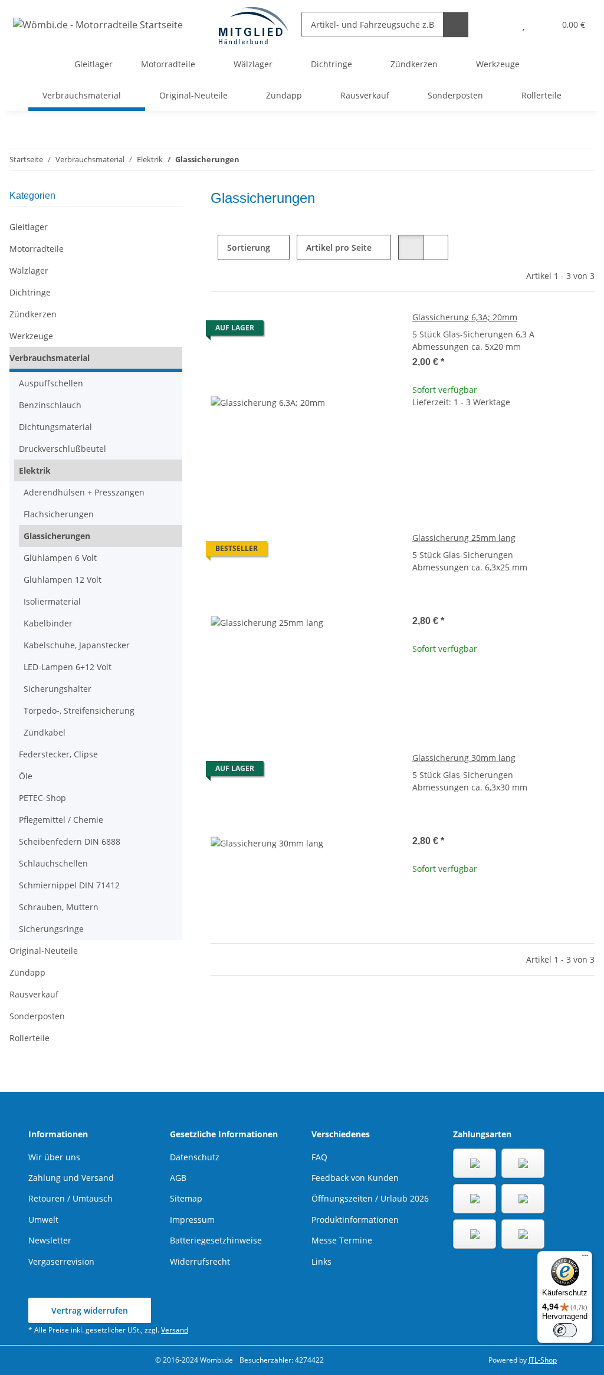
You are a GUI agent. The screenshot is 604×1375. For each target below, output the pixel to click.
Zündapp (27, 972)
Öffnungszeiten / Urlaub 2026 (370, 1198)
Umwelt (43, 1219)
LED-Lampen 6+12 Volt (67, 666)
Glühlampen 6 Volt (60, 557)
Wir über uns (54, 1157)
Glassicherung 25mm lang (464, 537)
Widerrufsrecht (200, 1261)
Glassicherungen (57, 536)
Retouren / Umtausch (70, 1198)
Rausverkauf (33, 994)
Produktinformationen (355, 1219)
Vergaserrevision (61, 1261)
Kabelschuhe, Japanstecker (77, 645)
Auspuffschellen (51, 383)
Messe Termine (341, 1240)
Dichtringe (30, 292)
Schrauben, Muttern (59, 907)
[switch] (565, 1330)
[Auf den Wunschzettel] (373, 331)
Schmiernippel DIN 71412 (69, 885)
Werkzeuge (31, 336)
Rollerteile (29, 1037)
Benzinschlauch (50, 405)
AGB (178, 1177)
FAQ (319, 1157)
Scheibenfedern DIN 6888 (69, 841)
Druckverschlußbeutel (62, 448)
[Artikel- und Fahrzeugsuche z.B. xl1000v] (455, 24)
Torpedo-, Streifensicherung (79, 710)
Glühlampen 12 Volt (62, 579)
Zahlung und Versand (71, 1177)
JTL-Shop (542, 1360)
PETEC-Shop (42, 797)
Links (321, 1261)
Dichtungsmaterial (55, 426)
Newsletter (49, 1240)
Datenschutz (194, 1157)
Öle (25, 776)
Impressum (192, 1219)
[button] (500, 24)
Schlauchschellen (53, 863)
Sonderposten (37, 1016)
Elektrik (35, 470)
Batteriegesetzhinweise (216, 1240)
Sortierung (248, 247)
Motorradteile (36, 248)
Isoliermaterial (52, 601)
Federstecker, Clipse (58, 754)
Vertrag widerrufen (89, 1310)
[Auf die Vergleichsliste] (343, 331)
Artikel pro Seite (339, 247)
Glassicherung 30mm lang (464, 757)
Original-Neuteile (43, 950)
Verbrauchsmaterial (49, 357)
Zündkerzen (33, 314)
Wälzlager (28, 270)
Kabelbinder (48, 623)
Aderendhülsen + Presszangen (84, 492)
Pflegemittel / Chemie (61, 819)
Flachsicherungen (59, 514)
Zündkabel (44, 732)
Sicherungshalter (57, 688)
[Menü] (585, 1258)
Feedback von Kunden (355, 1177)
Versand (174, 1330)
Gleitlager (28, 226)
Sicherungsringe (51, 928)
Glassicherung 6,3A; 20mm (464, 317)
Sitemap (186, 1198)
